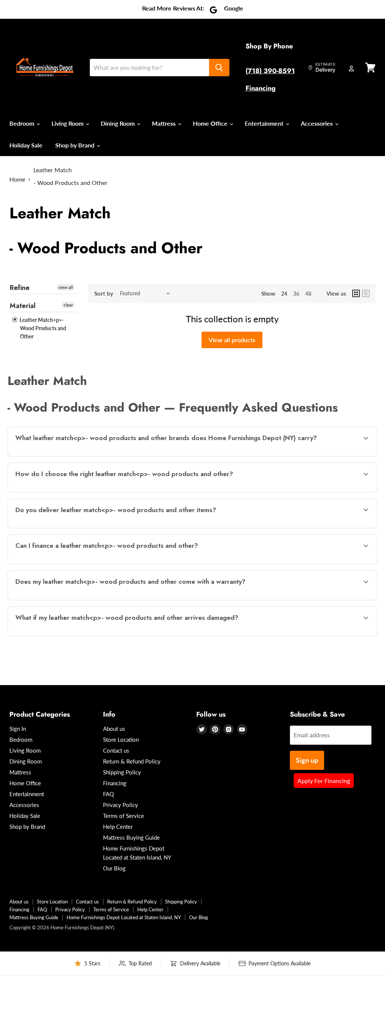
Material (23, 306)
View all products (232, 339)
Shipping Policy (122, 772)
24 (284, 293)
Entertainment (265, 123)
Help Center (118, 826)
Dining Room (118, 123)
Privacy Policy (120, 804)
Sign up (307, 760)
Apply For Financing (323, 780)
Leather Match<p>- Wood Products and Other (42, 328)
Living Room (68, 123)
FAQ (108, 794)
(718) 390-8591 (270, 71)
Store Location (121, 739)
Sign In (17, 728)
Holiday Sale (25, 145)
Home (17, 179)
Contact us (116, 750)
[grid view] (356, 293)
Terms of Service (123, 815)
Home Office (211, 123)
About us (114, 728)
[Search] (219, 67)
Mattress (164, 123)
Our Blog (114, 868)
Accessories (317, 123)
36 (296, 293)
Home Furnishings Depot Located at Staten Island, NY (124, 917)
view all (65, 287)
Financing (261, 88)
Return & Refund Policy (132, 761)
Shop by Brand (75, 145)
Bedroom (22, 123)
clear (68, 305)
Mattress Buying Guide (131, 837)
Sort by (103, 293)
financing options (74, 563)
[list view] (366, 293)
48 (308, 293)
